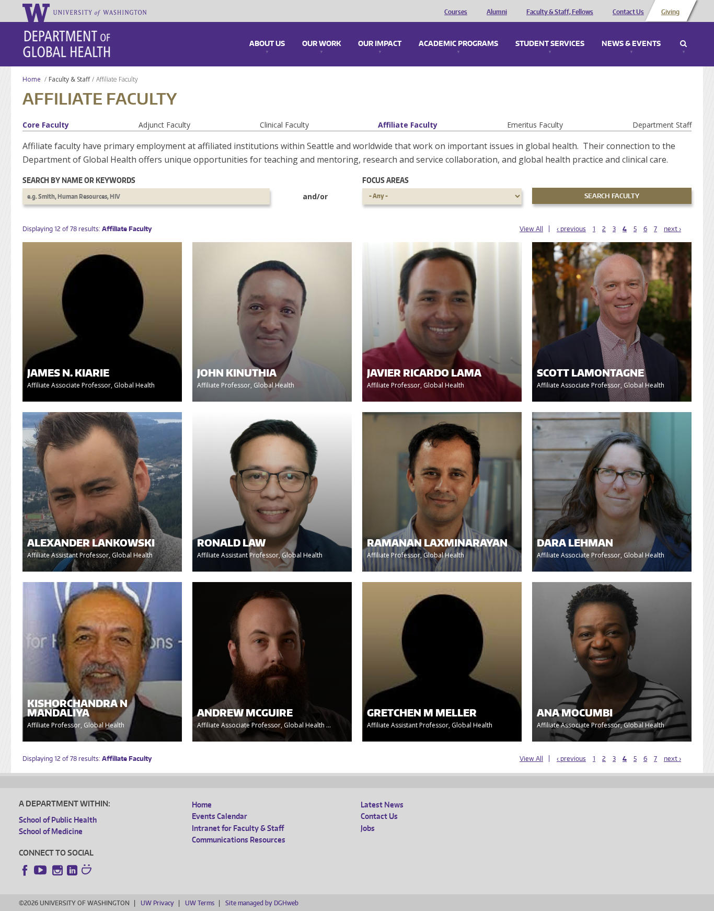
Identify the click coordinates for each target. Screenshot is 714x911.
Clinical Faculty (284, 125)
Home (31, 79)
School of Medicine (51, 831)
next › (672, 229)
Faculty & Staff (69, 79)
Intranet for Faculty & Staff (238, 828)
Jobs (368, 828)
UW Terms (199, 903)
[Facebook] (25, 870)
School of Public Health (58, 819)
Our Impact (379, 44)
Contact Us (628, 12)
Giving (670, 12)
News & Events (631, 44)
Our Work (321, 44)
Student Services (549, 44)
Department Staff (662, 125)
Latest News (382, 804)
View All (531, 229)
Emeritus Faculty (535, 125)
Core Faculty (45, 125)
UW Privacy (157, 903)
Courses (455, 12)
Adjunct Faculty (164, 125)
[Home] (66, 44)
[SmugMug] (88, 870)
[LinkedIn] (72, 870)
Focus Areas (385, 180)
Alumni (497, 12)
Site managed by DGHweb (261, 903)
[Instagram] (57, 870)
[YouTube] (41, 870)
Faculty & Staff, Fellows (559, 12)
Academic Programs (458, 44)
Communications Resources (238, 839)
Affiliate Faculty (407, 125)
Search (683, 44)
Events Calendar (219, 816)
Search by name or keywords (78, 180)
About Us (267, 44)
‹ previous (571, 229)
